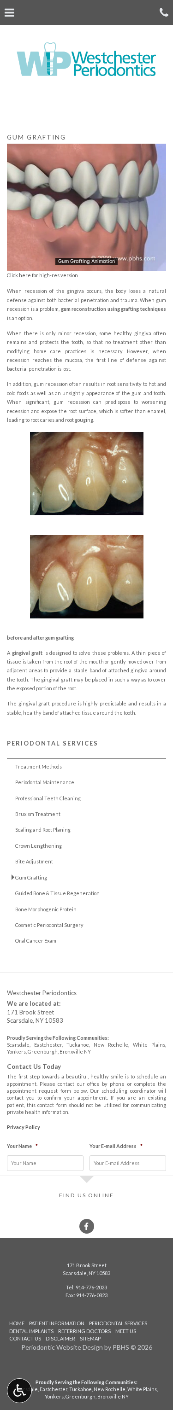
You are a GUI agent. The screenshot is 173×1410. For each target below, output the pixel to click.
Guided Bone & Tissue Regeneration (57, 893)
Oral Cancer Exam (35, 941)
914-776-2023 (91, 1287)
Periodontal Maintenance (44, 782)
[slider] (86, 263)
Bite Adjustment (34, 861)
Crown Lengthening (38, 846)
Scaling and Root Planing (43, 830)
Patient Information (56, 1323)
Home (16, 1323)
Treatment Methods (38, 766)
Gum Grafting (31, 877)
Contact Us (25, 1338)
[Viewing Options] (19, 1390)
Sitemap (90, 1338)
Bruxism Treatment (37, 814)
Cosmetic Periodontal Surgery (49, 925)
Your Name (22, 1146)
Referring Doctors (84, 1331)
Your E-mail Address (116, 1146)
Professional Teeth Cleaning (48, 798)
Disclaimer (60, 1338)
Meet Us (125, 1331)
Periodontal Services (52, 743)
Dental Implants (31, 1331)
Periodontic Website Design (62, 1347)
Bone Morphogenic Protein (46, 909)
